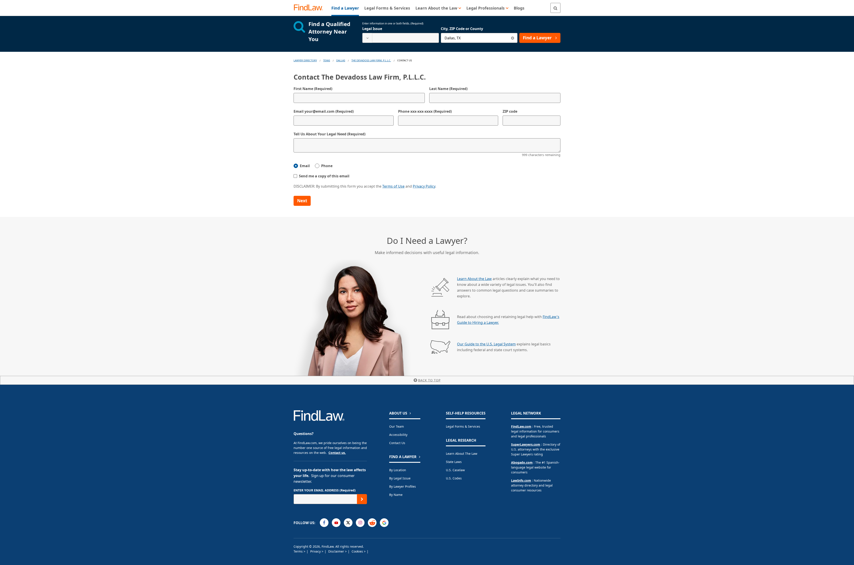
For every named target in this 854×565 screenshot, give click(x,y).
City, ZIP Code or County (462, 28)
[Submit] (362, 499)
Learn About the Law (474, 278)
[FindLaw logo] (310, 8)
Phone (326, 165)
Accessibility (398, 435)
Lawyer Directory (305, 60)
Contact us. (337, 453)
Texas (326, 60)
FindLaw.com (521, 426)
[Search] (555, 8)
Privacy (316, 551)
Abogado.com (522, 462)
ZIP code (510, 111)
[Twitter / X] (348, 522)
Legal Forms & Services (463, 426)
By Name (396, 495)
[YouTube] (336, 522)
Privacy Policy (424, 186)
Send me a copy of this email (324, 176)
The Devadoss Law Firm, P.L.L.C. (371, 60)
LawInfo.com (521, 480)
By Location (397, 470)
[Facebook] (324, 522)
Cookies (358, 551)
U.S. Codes (454, 478)
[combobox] (400, 38)
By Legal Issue (400, 478)
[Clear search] (513, 38)
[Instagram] (360, 522)
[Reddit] (372, 522)
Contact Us (397, 443)
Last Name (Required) (448, 88)
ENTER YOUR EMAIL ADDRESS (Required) (325, 490)
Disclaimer (336, 551)
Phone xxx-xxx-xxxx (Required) (425, 111)
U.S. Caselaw (455, 470)
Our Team (396, 426)
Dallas (340, 60)
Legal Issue (372, 28)
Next (302, 201)
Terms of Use (393, 186)
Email (305, 165)
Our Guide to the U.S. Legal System (486, 344)
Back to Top (429, 380)
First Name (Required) (313, 88)
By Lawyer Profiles (402, 486)
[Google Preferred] (384, 522)
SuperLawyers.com (525, 444)
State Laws (454, 462)
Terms (299, 551)
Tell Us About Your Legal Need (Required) (329, 134)
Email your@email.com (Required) (324, 111)
